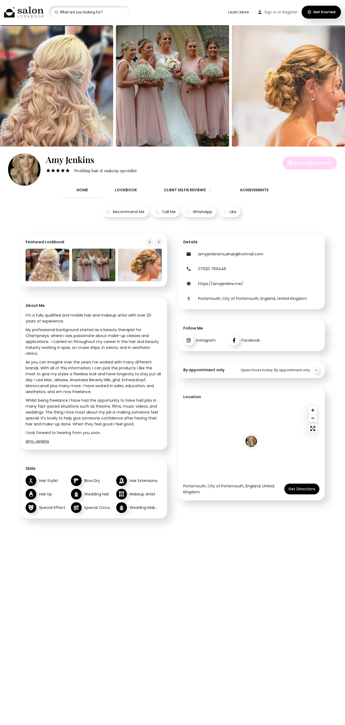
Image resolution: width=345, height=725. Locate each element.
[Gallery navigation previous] (150, 242)
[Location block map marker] (251, 441)
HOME (82, 190)
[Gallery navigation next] (159, 242)
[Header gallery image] (56, 86)
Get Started (324, 12)
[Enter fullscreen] (313, 428)
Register (290, 12)
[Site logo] (24, 11)
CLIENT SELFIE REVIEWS (188, 190)
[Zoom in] (313, 410)
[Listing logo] (24, 169)
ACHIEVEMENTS (254, 190)
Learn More (238, 12)
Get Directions (301, 489)
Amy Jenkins (37, 441)
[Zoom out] (313, 418)
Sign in (270, 12)
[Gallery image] (47, 265)
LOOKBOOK (126, 190)
